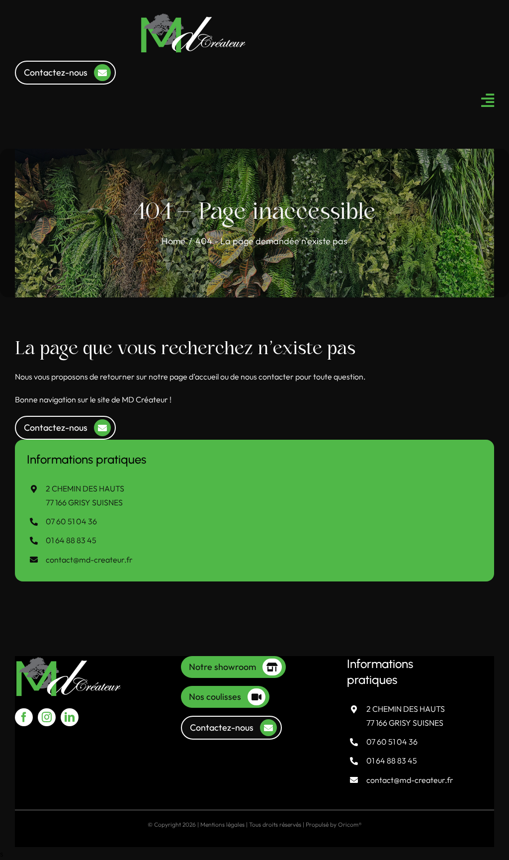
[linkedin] (70, 717)
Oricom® (350, 824)
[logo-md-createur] (193, 16)
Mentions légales (222, 824)
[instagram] (47, 717)
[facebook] (24, 717)
